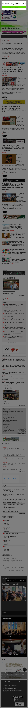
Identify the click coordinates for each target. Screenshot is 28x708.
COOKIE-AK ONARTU (14, 7)
